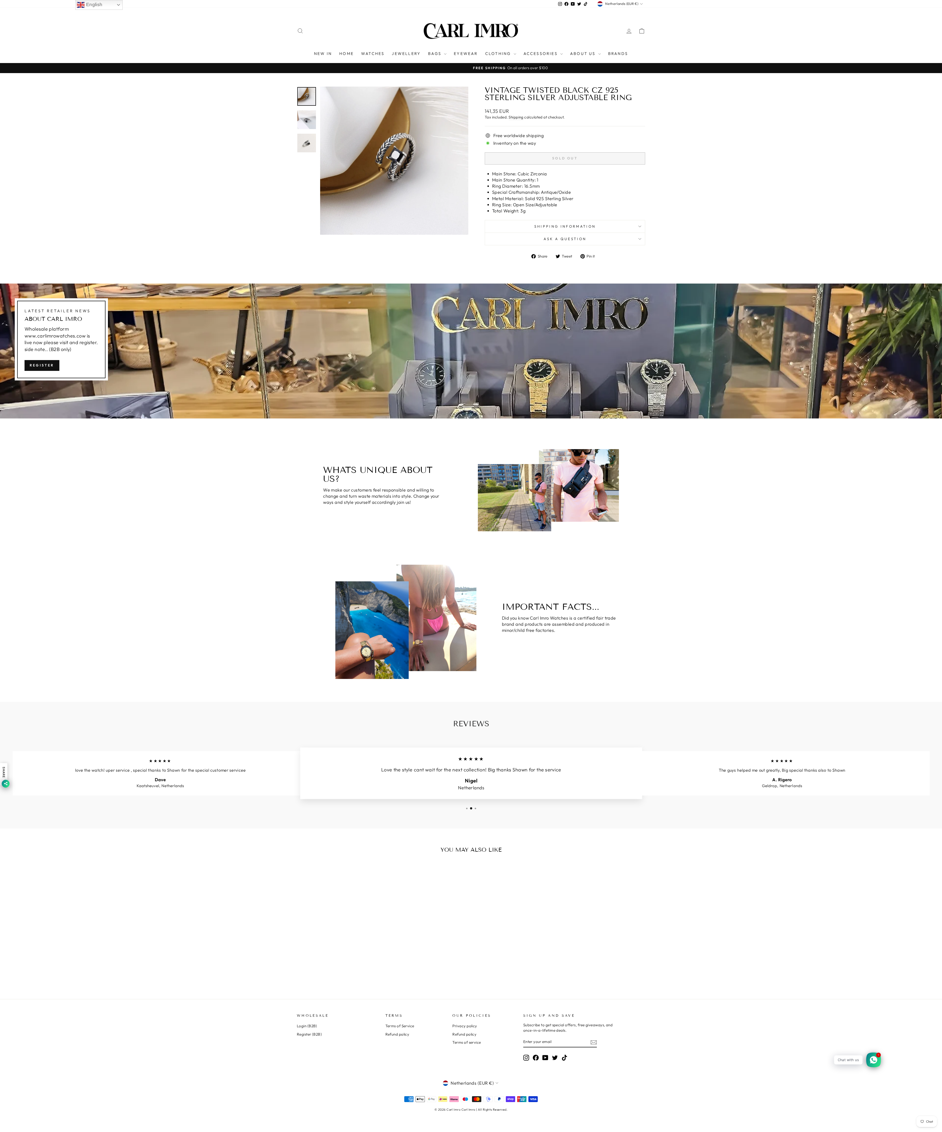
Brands (618, 53)
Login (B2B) (307, 1026)
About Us (583, 53)
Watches (372, 53)
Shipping (516, 117)
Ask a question (565, 239)
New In (323, 53)
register (42, 365)
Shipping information (565, 226)
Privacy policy (464, 1026)
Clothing (498, 53)
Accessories (541, 53)
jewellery (406, 53)
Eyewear (466, 53)
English (94, 4)
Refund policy (397, 1034)
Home (346, 53)
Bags (435, 53)
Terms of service (466, 1042)
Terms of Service (399, 1026)
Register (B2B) (309, 1034)
